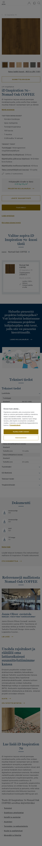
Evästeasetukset (21, 437)
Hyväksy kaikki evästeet (21, 431)
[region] (21, 423)
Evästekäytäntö (15, 425)
